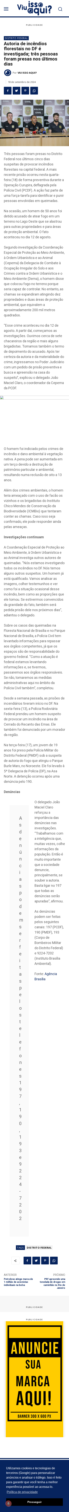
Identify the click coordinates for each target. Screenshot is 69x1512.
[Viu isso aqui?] (8, 73)
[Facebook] (8, 91)
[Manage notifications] (8, 1503)
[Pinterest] (25, 91)
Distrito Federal (16, 38)
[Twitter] (16, 91)
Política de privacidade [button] (22, 1492)
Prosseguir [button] (34, 1501)
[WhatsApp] (34, 91)
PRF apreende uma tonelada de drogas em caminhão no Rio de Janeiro (52, 1283)
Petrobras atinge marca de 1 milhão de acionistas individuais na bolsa (18, 1282)
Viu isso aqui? (27, 72)
